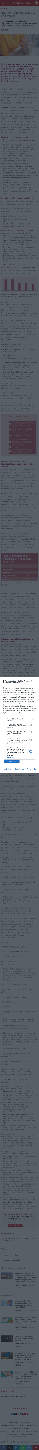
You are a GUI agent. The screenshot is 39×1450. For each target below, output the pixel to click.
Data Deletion (7, 769)
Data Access (19, 769)
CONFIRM (12, 761)
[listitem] (19, 719)
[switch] (30, 725)
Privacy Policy (32, 769)
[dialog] (19, 725)
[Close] (35, 681)
